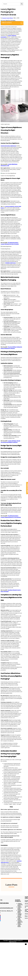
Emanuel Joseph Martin (7, 18)
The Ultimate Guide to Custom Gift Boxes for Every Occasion (10, 243)
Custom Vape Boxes (20, 925)
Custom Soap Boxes (20, 918)
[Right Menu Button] (26, 944)
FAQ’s (26, 918)
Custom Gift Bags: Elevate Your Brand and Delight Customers (10, 441)
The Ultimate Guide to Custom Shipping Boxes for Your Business (11, 516)
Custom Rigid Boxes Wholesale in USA (9, 164)
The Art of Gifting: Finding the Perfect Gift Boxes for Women (11, 347)
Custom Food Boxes (20, 908)
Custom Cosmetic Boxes (20, 904)
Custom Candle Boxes (20, 915)
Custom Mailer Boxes (20, 911)
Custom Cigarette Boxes (20, 922)
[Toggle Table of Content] (21, 23)
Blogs (26, 916)
